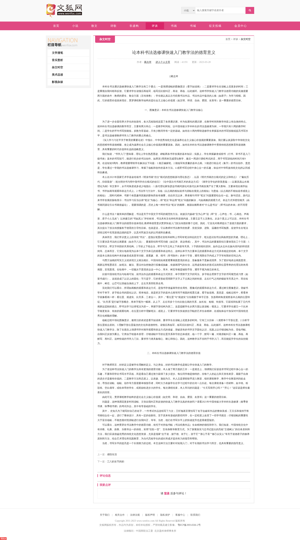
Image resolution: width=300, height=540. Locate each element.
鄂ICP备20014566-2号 (189, 525)
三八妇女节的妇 (115, 461)
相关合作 (120, 515)
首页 (228, 39)
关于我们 (105, 515)
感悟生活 (112, 454)
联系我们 (195, 515)
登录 (167, 493)
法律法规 (135, 515)
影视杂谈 (57, 81)
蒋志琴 (147, 62)
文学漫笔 (57, 52)
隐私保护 (165, 515)
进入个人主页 (163, 62)
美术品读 (57, 74)
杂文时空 (57, 67)
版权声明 (150, 515)
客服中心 (180, 515)
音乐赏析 (57, 60)
